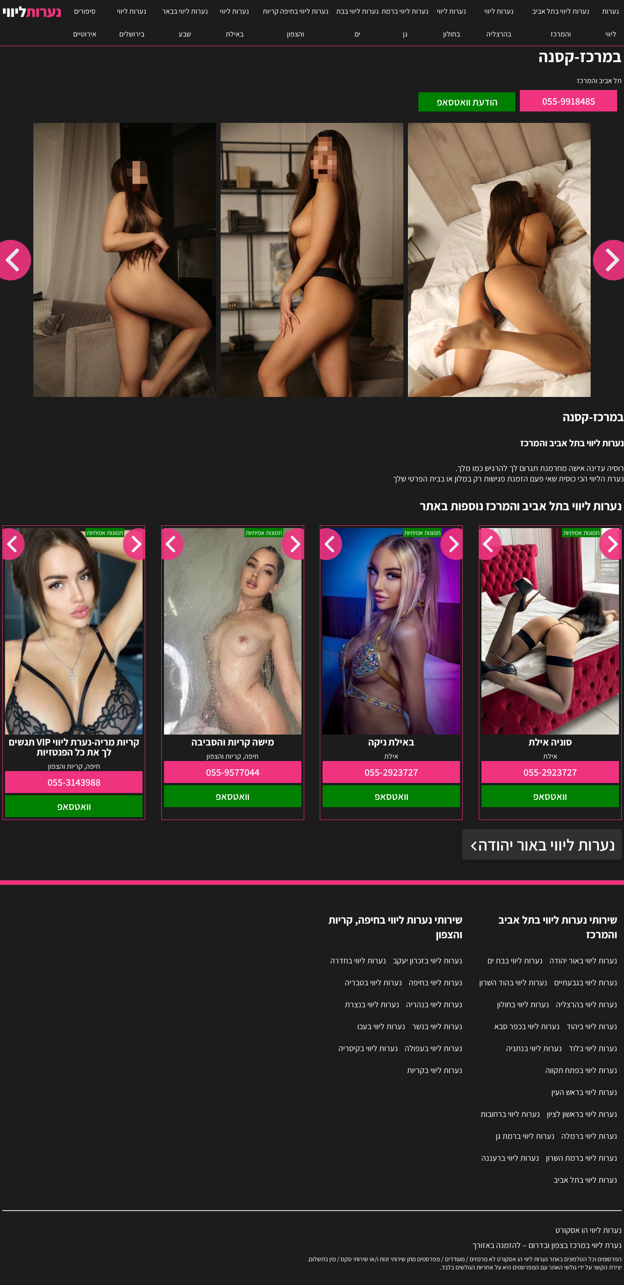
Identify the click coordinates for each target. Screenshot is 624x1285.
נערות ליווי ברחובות (510, 1114)
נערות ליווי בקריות (434, 1070)
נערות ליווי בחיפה (435, 982)
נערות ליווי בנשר (437, 1026)
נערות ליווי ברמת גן (404, 22)
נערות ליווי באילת (234, 22)
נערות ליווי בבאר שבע (185, 22)
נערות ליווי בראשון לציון (582, 1114)
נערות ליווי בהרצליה (498, 22)
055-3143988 (74, 782)
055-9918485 (568, 101)
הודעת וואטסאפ (467, 101)
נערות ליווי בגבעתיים (585, 982)
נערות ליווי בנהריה (434, 1004)
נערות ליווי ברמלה (589, 1136)
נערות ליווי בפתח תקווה (581, 1070)
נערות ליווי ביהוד (591, 1026)
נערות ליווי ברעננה (510, 1158)
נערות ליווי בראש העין (584, 1092)
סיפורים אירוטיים (84, 22)
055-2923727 (550, 772)
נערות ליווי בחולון (451, 22)
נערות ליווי (610, 22)
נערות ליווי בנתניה (534, 1048)
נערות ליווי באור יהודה (546, 844)
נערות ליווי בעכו (381, 1026)
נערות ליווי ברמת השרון (581, 1158)
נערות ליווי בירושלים (131, 22)
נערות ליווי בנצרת (372, 1004)
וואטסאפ (550, 796)
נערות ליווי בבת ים (357, 22)
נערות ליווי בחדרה (358, 960)
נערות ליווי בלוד (593, 1048)
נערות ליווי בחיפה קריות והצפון (295, 22)
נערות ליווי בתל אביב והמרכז (560, 22)
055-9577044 (232, 772)
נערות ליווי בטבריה (373, 982)
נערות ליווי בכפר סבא (527, 1026)
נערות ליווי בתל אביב (585, 1179)
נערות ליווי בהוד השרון (513, 982)
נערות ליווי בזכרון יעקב (427, 960)
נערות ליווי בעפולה (433, 1048)
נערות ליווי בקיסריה (368, 1048)
